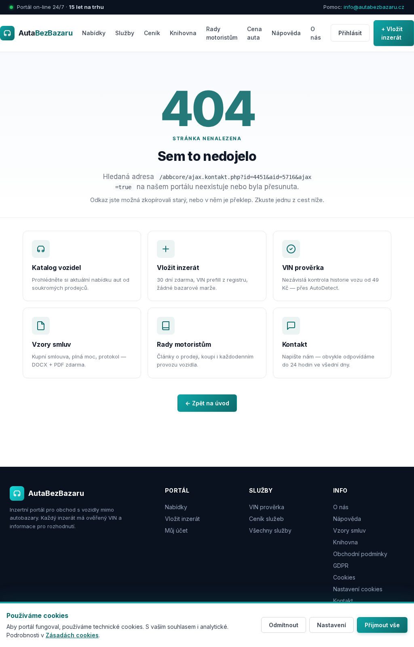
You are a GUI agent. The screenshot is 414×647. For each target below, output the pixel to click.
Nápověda (286, 33)
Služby (124, 33)
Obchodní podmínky (360, 553)
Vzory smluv (349, 530)
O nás (315, 33)
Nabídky (94, 33)
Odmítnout (283, 625)
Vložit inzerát (182, 518)
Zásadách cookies (72, 635)
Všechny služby (270, 530)
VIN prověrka (266, 507)
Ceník (152, 33)
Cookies (344, 577)
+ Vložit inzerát (392, 33)
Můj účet (176, 530)
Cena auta (254, 33)
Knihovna (183, 33)
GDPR (341, 565)
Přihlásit (350, 33)
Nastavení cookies (357, 589)
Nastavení (331, 625)
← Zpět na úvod (207, 403)
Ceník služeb (266, 518)
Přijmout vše (382, 625)
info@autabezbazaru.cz (374, 7)
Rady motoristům (221, 33)
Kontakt (343, 600)
